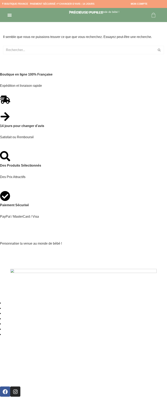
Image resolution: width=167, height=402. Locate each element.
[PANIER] (153, 15)
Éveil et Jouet (16, 329)
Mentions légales (17, 355)
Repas (8, 313)
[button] (9, 15)
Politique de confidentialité (27, 378)
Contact (11, 334)
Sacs (7, 308)
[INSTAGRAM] (15, 391)
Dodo (8, 323)
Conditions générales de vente (30, 366)
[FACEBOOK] (5, 391)
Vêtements (13, 303)
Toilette (11, 318)
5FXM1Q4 (17, 255)
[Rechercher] (159, 50)
